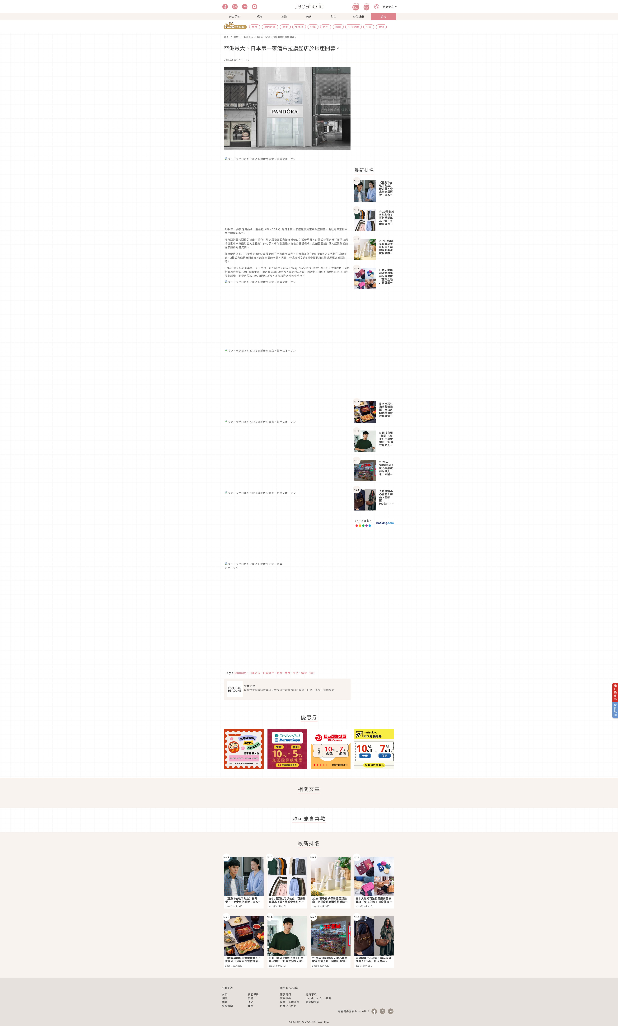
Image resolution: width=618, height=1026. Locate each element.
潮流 (259, 16)
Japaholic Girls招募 (318, 998)
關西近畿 (269, 27)
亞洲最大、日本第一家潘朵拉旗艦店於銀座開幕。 (270, 37)
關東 (285, 27)
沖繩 (313, 27)
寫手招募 (285, 998)
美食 (309, 16)
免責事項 (311, 994)
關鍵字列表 (312, 1002)
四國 (338, 27)
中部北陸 (353, 27)
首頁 (226, 37)
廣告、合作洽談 (289, 1002)
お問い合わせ (288, 1006)
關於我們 (285, 994)
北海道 (299, 27)
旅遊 (284, 16)
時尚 (334, 16)
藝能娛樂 (358, 16)
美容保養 (234, 16)
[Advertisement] (376, 115)
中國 (368, 27)
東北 (381, 27)
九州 (325, 27)
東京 (254, 27)
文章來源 (249, 686)
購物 (383, 16)
